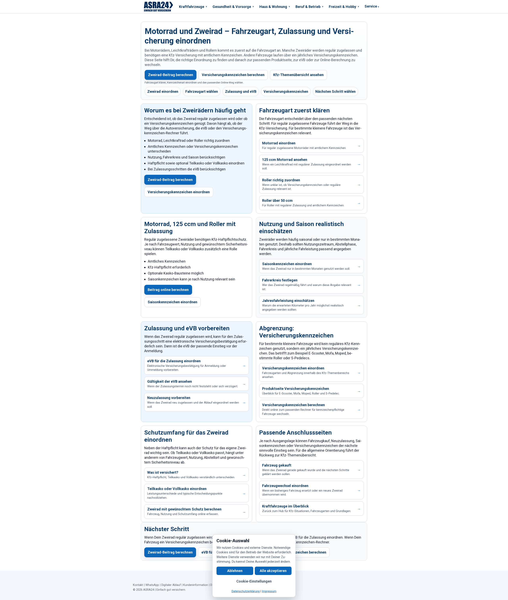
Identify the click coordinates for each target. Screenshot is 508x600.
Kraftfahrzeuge (193, 7)
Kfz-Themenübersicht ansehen (298, 75)
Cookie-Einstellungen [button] (254, 581)
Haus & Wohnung (274, 7)
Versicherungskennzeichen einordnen (179, 192)
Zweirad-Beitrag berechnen (170, 75)
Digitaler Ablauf (171, 585)
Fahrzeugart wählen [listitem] (201, 91)
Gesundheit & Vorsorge (233, 7)
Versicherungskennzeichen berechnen (233, 75)
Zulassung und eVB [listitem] (240, 91)
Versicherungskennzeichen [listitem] (286, 91)
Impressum (269, 591)
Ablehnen (234, 571)
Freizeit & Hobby (344, 7)
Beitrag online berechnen (168, 290)
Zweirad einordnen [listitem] (162, 91)
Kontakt (138, 585)
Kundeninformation (195, 585)
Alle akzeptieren (273, 571)
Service (372, 6)
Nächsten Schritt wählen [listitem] (335, 91)
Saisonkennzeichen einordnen (172, 302)
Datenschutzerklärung (246, 591)
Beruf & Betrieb (309, 7)
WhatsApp (152, 585)
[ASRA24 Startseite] (158, 7)
